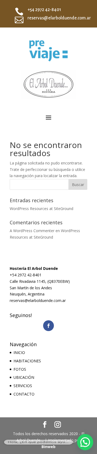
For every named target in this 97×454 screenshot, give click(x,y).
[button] (85, 442)
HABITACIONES (27, 360)
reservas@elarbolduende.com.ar (59, 18)
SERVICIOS (22, 385)
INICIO (19, 352)
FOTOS (19, 369)
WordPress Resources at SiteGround (41, 208)
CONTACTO (23, 394)
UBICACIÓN (23, 377)
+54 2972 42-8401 (44, 9)
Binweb (48, 446)
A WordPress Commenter (32, 230)
